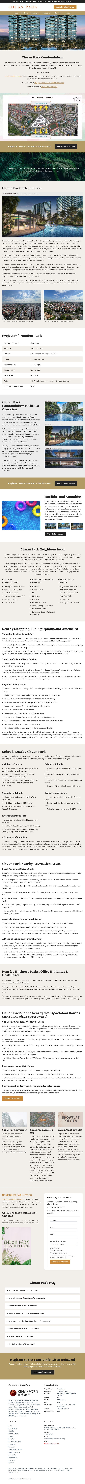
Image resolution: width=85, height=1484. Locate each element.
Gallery (11, 1436)
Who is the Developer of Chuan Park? (23, 1290)
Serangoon (46, 13)
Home (16, 13)
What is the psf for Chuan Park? (21, 1336)
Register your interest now (11, 1199)
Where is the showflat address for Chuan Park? (27, 1298)
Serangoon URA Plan (15, 1450)
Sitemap (11, 1463)
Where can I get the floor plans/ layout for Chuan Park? (30, 1321)
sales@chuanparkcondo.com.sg (54, 1439)
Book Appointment (15, 1452)
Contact (68, 13)
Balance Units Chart (15, 1442)
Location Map (13, 1428)
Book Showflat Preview (65, 7)
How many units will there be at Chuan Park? (26, 1313)
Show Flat (57, 13)
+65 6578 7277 (48, 1434)
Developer (24, 13)
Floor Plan (12, 1439)
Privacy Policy (13, 1458)
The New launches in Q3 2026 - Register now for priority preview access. (42, 1)
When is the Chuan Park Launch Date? (24, 1329)
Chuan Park (34, 13)
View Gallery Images (55, 534)
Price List (11, 1447)
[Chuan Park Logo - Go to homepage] (23, 7)
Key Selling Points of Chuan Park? (22, 1344)
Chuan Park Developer (49, 87)
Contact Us (12, 1455)
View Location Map (12, 1098)
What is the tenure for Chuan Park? (23, 1306)
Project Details (13, 1434)
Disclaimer (12, 1460)
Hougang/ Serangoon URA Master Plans (49, 83)
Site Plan (11, 1431)
